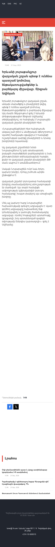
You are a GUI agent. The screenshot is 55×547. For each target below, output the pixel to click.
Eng (9, 4)
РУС (15, 4)
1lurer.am (31, 515)
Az (20, 4)
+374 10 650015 (29, 534)
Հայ (3, 4)
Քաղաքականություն (13, 34)
